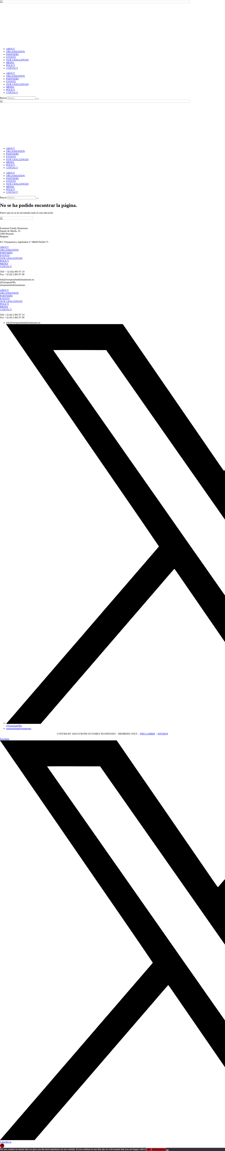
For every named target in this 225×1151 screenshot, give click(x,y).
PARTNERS (12, 54)
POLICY (10, 65)
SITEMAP (163, 733)
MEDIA (10, 62)
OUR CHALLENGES (17, 60)
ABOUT (10, 49)
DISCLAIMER (147, 733)
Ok (148, 1149)
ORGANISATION (15, 51)
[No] (167, 1150)
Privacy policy (158, 1149)
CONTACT (12, 68)
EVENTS (11, 57)
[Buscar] (37, 98)
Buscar (3, 98)
